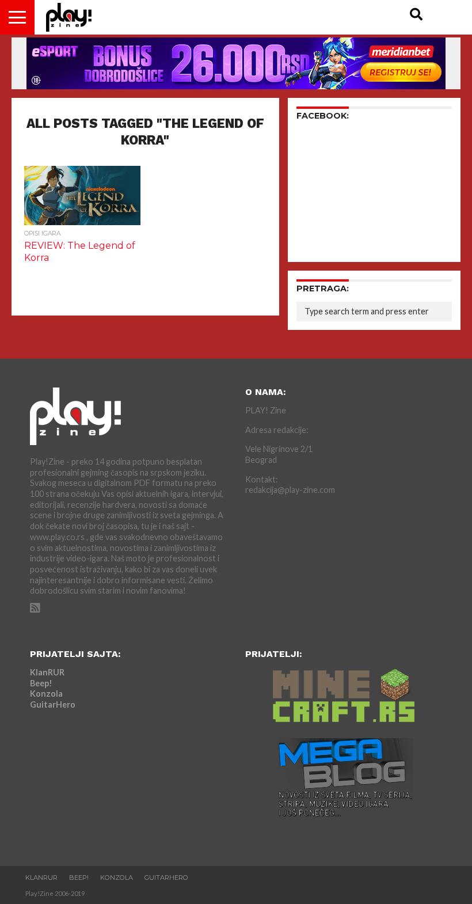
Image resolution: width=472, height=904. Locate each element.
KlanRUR (47, 672)
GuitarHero (52, 704)
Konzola (46, 693)
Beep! (41, 683)
